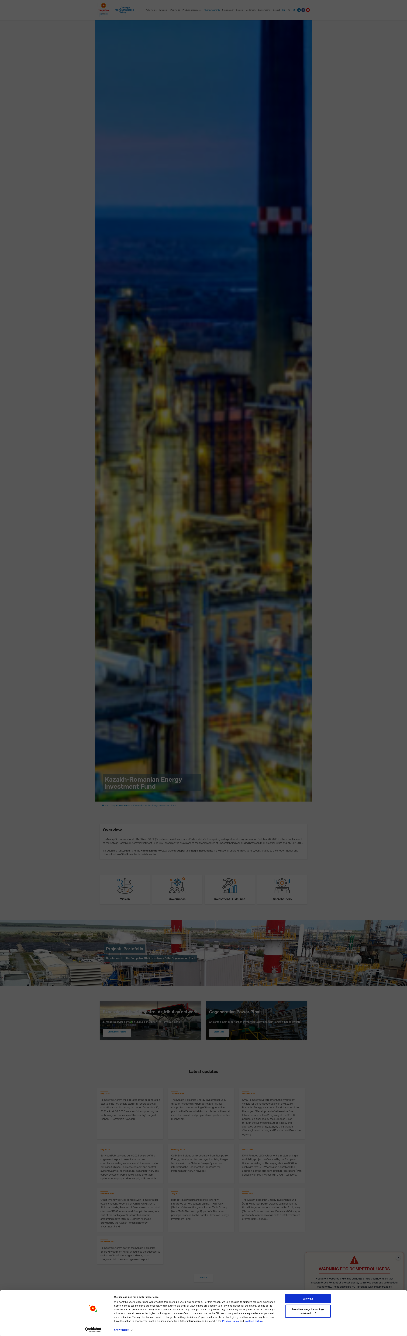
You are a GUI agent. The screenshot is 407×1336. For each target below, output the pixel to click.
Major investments (212, 10)
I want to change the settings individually (308, 1311)
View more (203, 1277)
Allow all (308, 1298)
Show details (121, 1329)
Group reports (264, 10)
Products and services (192, 10)
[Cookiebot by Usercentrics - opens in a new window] (93, 1329)
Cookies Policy (253, 1321)
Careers (239, 10)
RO (289, 10)
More (219, 1031)
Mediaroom (250, 10)
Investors (163, 10)
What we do (175, 10)
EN (283, 10)
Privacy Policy (230, 1321)
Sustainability (228, 10)
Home (105, 805)
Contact (276, 10)
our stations (117, 1031)
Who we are (151, 10)
